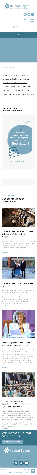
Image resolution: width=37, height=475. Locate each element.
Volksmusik (25, 75)
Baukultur (26, 79)
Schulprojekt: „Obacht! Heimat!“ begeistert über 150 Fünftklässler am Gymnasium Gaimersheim (16, 404)
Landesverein (15, 75)
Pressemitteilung (9, 94)
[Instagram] (32, 14)
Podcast (29, 90)
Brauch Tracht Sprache (24, 87)
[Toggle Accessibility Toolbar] (33, 471)
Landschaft (7, 79)
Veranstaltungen (28, 94)
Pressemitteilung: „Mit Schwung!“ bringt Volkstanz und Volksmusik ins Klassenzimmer (17, 234)
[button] (18, 34)
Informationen (20, 90)
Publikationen (17, 79)
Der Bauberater (8, 90)
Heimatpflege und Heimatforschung (15, 83)
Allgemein (5, 75)
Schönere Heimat (9, 87)
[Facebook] (25, 14)
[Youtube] (28, 14)
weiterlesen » (5, 252)
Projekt (18, 94)
